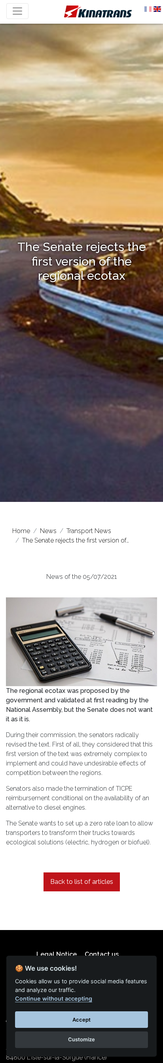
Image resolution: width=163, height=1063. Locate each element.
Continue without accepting (53, 998)
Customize (81, 1039)
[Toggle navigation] (17, 11)
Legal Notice (56, 954)
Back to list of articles (81, 881)
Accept (81, 1019)
